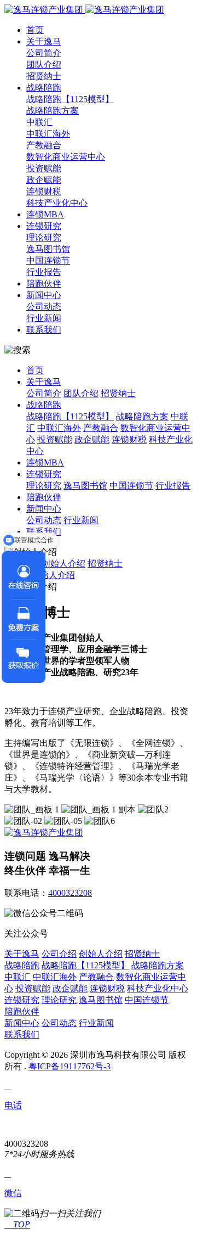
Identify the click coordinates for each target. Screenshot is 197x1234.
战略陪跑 (43, 87)
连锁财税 (43, 191)
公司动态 (43, 306)
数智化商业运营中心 (65, 156)
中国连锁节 (48, 260)
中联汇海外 (48, 133)
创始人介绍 (63, 563)
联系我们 (43, 329)
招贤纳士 (43, 76)
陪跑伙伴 (43, 283)
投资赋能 (43, 168)
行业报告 (43, 272)
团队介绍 (43, 64)
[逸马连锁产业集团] (84, 9)
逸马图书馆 (48, 249)
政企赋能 (43, 179)
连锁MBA (45, 214)
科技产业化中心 (57, 202)
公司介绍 (59, 953)
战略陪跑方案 (52, 110)
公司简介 (43, 53)
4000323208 (70, 893)
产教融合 (43, 145)
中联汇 (39, 122)
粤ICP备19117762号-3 (69, 1066)
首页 (35, 30)
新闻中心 (43, 295)
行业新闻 (43, 318)
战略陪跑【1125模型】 (70, 99)
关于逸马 (43, 41)
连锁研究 (43, 226)
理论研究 (43, 237)
